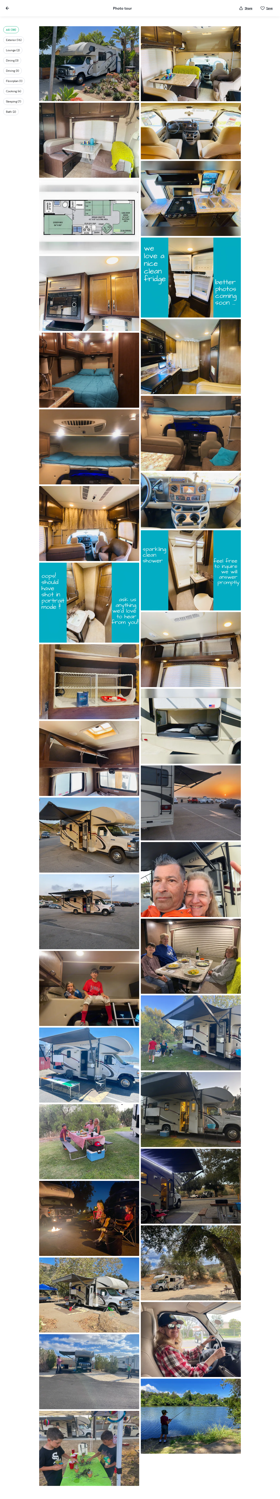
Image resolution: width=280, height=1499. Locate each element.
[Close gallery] (7, 8)
